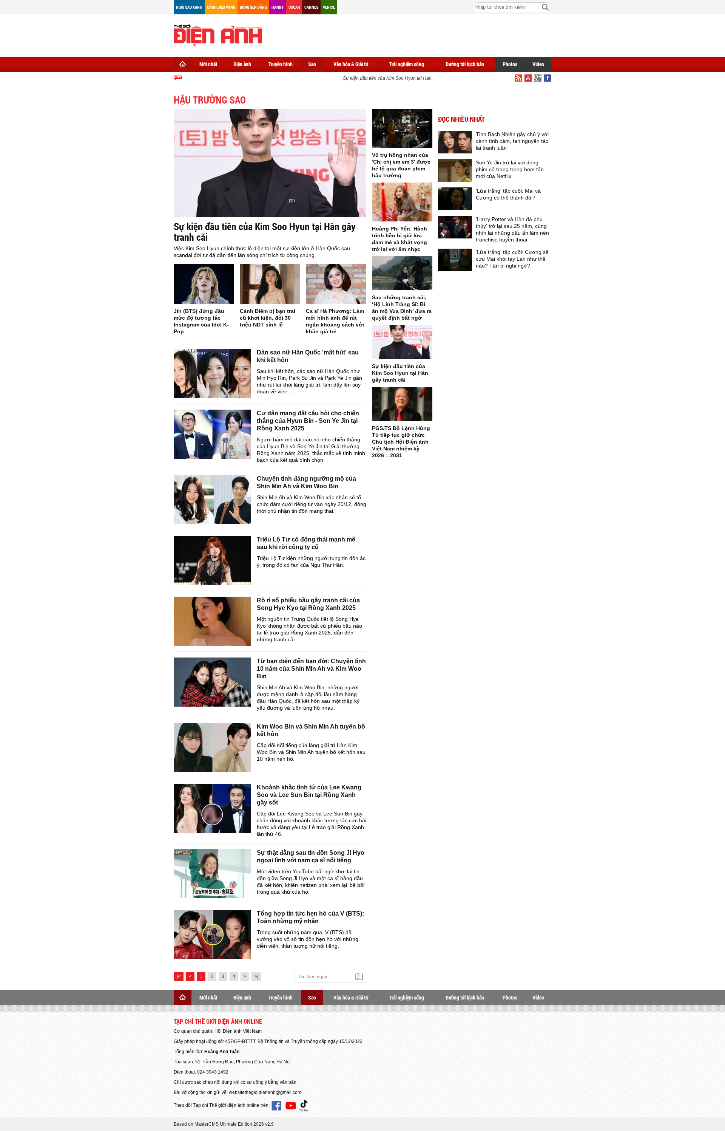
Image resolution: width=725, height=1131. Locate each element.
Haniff (277, 7)
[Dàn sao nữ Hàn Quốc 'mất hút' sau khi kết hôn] (212, 373)
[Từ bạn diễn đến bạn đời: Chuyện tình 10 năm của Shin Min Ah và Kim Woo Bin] (212, 682)
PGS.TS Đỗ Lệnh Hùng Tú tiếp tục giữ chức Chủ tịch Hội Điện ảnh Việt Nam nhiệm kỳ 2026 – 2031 (401, 441)
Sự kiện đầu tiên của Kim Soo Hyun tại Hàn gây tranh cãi (391, 78)
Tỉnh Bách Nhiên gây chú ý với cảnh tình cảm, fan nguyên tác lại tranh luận (512, 141)
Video (538, 64)
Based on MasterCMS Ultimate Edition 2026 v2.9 (224, 1124)
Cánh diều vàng (221, 7)
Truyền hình (280, 64)
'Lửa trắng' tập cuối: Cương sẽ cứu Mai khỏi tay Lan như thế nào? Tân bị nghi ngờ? (512, 259)
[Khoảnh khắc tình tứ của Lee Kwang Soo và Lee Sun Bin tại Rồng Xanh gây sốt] (212, 808)
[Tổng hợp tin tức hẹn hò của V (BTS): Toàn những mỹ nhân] (212, 934)
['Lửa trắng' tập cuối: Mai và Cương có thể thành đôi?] (455, 198)
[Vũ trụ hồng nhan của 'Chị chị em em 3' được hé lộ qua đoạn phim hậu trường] (402, 128)
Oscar (294, 7)
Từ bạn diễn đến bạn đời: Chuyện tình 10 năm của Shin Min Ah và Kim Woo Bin (311, 668)
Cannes (311, 7)
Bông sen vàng (253, 7)
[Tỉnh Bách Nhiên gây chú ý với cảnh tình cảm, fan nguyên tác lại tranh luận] (455, 142)
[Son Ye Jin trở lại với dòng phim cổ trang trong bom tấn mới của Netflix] (455, 170)
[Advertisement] (413, 34)
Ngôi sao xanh (189, 7)
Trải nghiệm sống (406, 64)
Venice (329, 7)
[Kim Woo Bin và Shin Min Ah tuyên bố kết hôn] (212, 747)
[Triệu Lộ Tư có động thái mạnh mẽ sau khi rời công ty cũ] (212, 560)
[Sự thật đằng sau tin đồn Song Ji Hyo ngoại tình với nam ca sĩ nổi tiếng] (212, 873)
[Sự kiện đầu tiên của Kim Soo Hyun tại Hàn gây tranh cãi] (270, 163)
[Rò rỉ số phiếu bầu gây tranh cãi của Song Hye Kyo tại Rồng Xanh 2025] (212, 621)
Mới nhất (208, 64)
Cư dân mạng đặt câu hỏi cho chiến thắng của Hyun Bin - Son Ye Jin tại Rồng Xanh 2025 (308, 421)
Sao (312, 64)
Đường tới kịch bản (465, 64)
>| (256, 976)
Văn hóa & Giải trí (351, 64)
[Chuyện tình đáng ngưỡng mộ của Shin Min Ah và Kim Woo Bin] (212, 499)
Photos (510, 64)
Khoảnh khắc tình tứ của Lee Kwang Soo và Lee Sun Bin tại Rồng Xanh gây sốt (309, 795)
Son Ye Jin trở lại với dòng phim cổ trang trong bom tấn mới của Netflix (510, 169)
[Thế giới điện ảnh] (218, 35)
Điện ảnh (242, 64)
